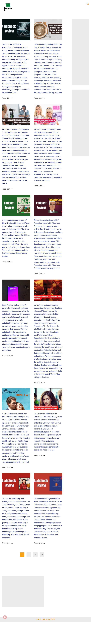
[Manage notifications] (5, 617)
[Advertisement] (80, 52)
